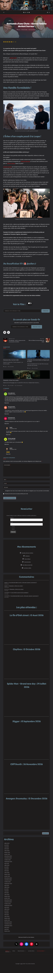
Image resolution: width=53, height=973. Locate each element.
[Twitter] (25, 12)
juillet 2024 (6, 887)
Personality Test (11, 393)
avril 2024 (6, 892)
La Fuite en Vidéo (27, 568)
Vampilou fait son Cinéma (27, 553)
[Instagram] (27, 12)
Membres (7, 951)
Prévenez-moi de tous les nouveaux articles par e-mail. (16, 493)
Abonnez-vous (36, 327)
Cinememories (27, 562)
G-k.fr (21, 963)
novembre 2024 (8, 879)
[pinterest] (29, 12)
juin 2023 (6, 910)
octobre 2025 (7, 859)
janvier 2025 (7, 876)
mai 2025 (6, 868)
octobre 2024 (7, 881)
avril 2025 (6, 870)
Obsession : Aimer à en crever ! (11, 380)
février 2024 (7, 896)
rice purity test (20, 398)
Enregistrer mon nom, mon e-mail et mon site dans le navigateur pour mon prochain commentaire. (27, 490)
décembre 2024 (8, 878)
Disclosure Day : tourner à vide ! (11, 360)
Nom (5, 479)
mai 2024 (6, 890)
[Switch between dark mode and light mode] (47, 12)
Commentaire (7, 465)
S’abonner (45, 311)
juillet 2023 (6, 909)
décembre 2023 (8, 900)
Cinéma (13, 526)
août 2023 (6, 907)
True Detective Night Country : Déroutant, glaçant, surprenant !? (23, 582)
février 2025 (7, 874)
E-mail (5, 483)
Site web (6, 487)
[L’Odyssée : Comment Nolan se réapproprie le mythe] (38, 354)
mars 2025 (6, 872)
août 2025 (6, 863)
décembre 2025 (8, 856)
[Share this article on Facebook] (4, 332)
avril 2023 (6, 914)
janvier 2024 (7, 898)
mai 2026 (6, 846)
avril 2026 (6, 848)
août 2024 (6, 885)
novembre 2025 (8, 857)
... (39, 382)
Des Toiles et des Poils (27, 565)
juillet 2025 (6, 865)
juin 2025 (6, 867)
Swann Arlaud (11, 163)
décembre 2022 (8, 921)
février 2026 (7, 852)
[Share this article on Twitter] (8, 332)
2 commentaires (19, 385)
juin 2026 (6, 845)
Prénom (12, 517)
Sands (19, 29)
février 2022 (7, 931)
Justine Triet (13, 58)
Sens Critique (27, 559)
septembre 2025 (8, 861)
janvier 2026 (7, 854)
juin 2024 (6, 889)
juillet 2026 (6, 843)
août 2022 (6, 927)
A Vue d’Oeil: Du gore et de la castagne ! (19, 592)
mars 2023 (6, 916)
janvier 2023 (7, 920)
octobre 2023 (7, 903)
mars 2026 (6, 850)
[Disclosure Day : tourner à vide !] (14, 354)
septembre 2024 (8, 883)
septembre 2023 (8, 905)
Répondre (7, 403)
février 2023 (7, 918)
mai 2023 (6, 912)
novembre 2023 (8, 901)
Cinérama (27, 556)
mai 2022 (6, 929)
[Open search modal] (49, 12)
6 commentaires (33, 29)
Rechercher (45, 833)
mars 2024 (6, 894)
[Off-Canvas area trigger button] (3, 12)
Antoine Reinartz (25, 161)
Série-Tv (13, 529)
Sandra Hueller (7, 167)
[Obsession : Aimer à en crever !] (26, 374)
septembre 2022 (8, 925)
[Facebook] (23, 12)
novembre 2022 (8, 923)
